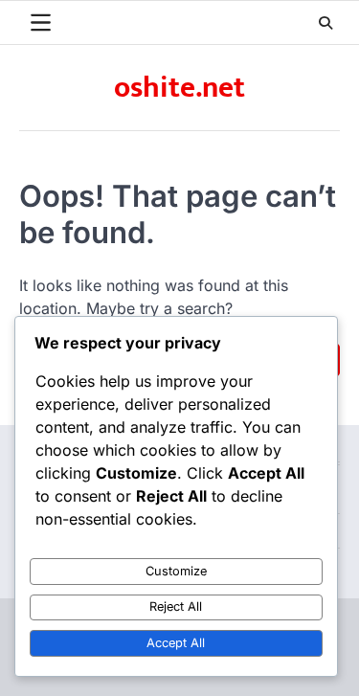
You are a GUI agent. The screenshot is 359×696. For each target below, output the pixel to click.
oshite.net (179, 88)
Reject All (175, 606)
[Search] (325, 23)
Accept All (175, 643)
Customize (176, 571)
